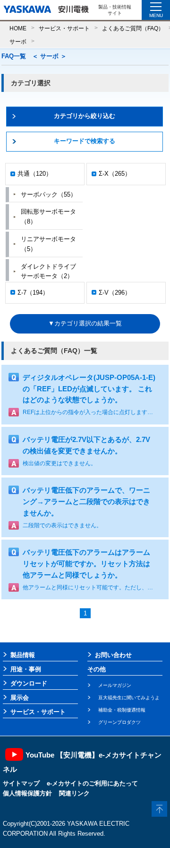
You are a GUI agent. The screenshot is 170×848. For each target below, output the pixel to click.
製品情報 (22, 655)
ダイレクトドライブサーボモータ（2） (48, 271)
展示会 (19, 697)
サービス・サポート (64, 28)
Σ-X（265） (115, 173)
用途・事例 (25, 669)
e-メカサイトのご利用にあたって (92, 783)
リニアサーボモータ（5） (48, 244)
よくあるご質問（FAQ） (133, 28)
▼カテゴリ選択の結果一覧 (85, 323)
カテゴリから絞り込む (84, 115)
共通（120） (34, 173)
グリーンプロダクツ (119, 722)
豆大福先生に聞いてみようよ (129, 697)
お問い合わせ (113, 655)
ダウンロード (28, 683)
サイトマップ (21, 783)
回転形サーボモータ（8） (48, 216)
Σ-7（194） (33, 292)
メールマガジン (114, 685)
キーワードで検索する (84, 140)
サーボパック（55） (48, 194)
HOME (17, 28)
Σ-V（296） (115, 292)
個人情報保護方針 (27, 793)
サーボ (17, 41)
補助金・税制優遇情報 (121, 710)
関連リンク (74, 793)
